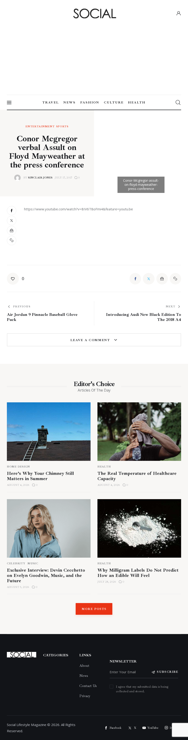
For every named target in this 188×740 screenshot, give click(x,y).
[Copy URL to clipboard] (12, 240)
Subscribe (167, 672)
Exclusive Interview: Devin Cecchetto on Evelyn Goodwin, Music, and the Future (46, 575)
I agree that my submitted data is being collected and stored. (142, 689)
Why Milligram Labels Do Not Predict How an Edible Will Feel (138, 572)
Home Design (18, 466)
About (84, 665)
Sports (62, 126)
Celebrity (16, 563)
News (83, 675)
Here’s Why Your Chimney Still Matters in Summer (40, 475)
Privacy (84, 696)
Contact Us (88, 686)
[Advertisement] (94, 55)
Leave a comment (90, 340)
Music (33, 563)
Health (104, 466)
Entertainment (40, 126)
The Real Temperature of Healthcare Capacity (137, 475)
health (104, 563)
